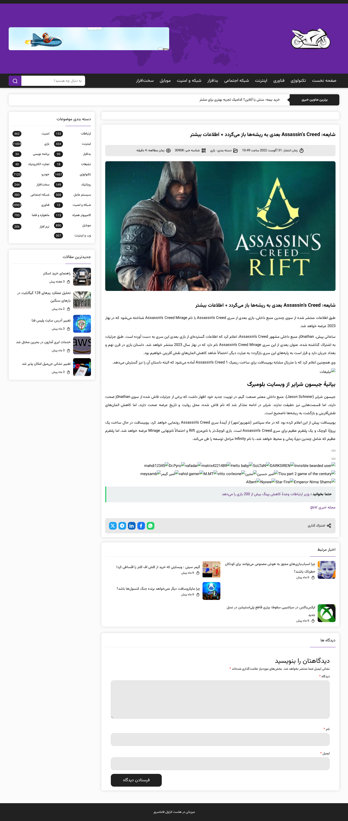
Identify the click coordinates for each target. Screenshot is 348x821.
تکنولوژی (298, 80)
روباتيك (73, 184)
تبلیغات (74, 164)
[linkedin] (132, 526)
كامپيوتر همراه (73, 215)
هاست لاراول (173, 812)
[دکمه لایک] (333, 450)
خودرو (31, 174)
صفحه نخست (324, 80)
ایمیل (325, 753)
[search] (15, 81)
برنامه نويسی (32, 154)
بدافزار (212, 80)
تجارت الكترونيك (32, 164)
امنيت (31, 133)
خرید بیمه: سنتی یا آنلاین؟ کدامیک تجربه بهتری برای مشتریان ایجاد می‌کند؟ (228, 100)
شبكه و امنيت (189, 80)
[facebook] (141, 526)
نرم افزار (31, 226)
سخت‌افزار (145, 80)
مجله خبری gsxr (323, 507)
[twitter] (113, 526)
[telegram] (122, 526)
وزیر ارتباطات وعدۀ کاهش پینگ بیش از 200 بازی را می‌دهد (266, 494)
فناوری (279, 80)
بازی (212, 150)
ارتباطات (73, 133)
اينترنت (261, 80)
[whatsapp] (150, 526)
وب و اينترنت (73, 235)
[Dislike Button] (333, 459)
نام (327, 729)
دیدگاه (324, 676)
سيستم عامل (73, 194)
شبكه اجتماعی (236, 80)
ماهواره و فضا (31, 215)
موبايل (165, 80)
